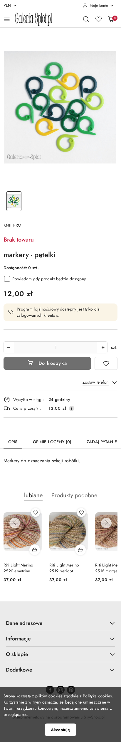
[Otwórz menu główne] (7, 19)
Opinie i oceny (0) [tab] (52, 442)
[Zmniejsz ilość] (8, 347)
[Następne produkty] (106, 523)
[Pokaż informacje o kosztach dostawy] (71, 408)
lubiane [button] (33, 495)
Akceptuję (60, 730)
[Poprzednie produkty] (14, 523)
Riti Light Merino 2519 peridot (64, 568)
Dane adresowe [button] (24, 623)
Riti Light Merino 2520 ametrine (18, 568)
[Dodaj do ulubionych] (106, 363)
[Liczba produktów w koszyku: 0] (110, 19)
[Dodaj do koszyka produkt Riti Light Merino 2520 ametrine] (34, 549)
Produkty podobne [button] (74, 495)
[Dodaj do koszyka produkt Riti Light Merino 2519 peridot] (80, 549)
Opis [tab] (13, 442)
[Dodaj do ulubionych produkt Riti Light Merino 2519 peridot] (81, 512)
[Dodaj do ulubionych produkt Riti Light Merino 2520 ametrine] (35, 512)
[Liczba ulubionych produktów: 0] (98, 19)
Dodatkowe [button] (19, 670)
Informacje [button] (18, 638)
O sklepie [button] (17, 654)
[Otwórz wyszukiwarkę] (86, 19)
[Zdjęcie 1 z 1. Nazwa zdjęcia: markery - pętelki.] (14, 201)
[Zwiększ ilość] (102, 347)
